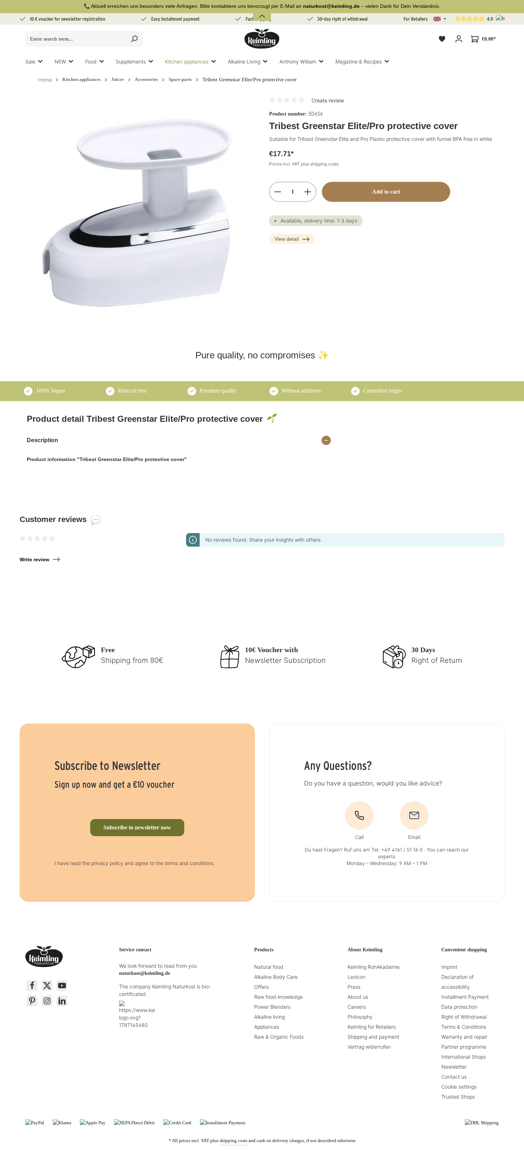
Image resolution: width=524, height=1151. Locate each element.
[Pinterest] (32, 1001)
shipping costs (233, 1140)
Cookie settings (459, 1087)
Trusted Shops (458, 1097)
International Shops (463, 1057)
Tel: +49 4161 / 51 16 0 (396, 850)
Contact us (454, 1077)
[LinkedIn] (62, 1001)
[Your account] (458, 39)
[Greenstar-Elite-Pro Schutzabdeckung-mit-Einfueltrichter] (137, 213)
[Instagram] (47, 1001)
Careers (357, 1007)
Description (42, 440)
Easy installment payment (175, 19)
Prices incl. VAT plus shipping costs (304, 164)
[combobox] (75, 39)
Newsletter (454, 1067)
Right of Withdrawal (464, 1017)
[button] (440, 18)
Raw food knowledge (278, 997)
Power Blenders (272, 1007)
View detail (286, 239)
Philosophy (360, 1017)
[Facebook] (32, 985)
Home (45, 80)
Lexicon (356, 977)
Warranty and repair (464, 1037)
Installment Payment (465, 997)
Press (354, 987)
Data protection (459, 1007)
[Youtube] (62, 985)
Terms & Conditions (463, 1027)
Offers (261, 987)
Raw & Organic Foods (279, 1037)
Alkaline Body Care (276, 977)
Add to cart (386, 192)
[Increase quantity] (307, 192)
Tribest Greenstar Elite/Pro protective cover (249, 79)
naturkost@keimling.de (144, 973)
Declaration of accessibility (457, 982)
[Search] (134, 39)
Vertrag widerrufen (369, 1047)
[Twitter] (47, 985)
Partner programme (463, 1047)
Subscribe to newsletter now (137, 827)
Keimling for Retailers (372, 1027)
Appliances (266, 1027)
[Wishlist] (441, 39)
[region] (137, 213)
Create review (328, 100)
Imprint (449, 967)
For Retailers (416, 19)
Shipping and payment (373, 1037)
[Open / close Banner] (262, 12)
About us (358, 997)
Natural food (268, 967)
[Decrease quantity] (277, 192)
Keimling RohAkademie (374, 967)
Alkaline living (269, 1017)
